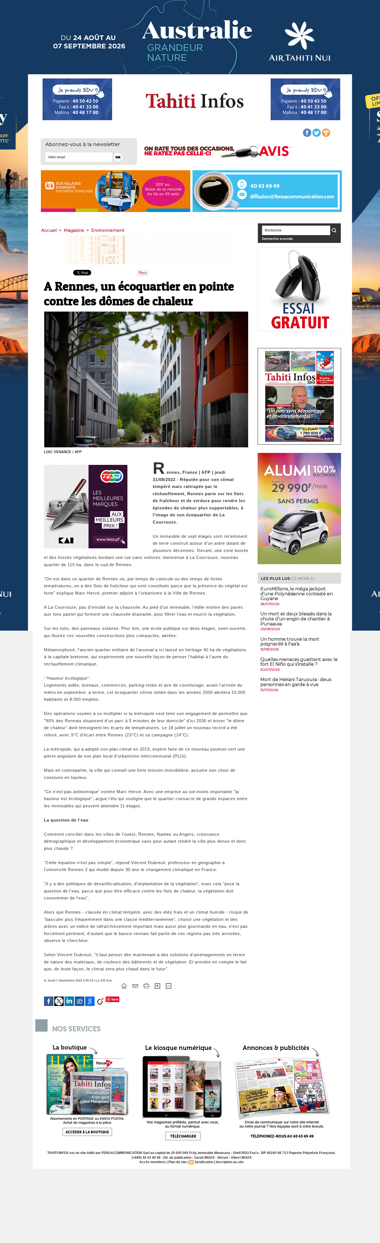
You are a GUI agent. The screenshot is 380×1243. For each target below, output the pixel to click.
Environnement (107, 230)
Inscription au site (230, 1162)
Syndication (203, 1162)
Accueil (49, 230)
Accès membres (152, 1162)
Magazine (74, 230)
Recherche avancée (277, 238)
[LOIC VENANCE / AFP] (146, 313)
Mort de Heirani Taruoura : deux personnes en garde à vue (296, 682)
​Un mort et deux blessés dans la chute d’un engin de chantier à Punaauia (296, 618)
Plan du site (177, 1162)
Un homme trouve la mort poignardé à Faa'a (289, 642)
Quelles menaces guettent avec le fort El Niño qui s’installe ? (299, 662)
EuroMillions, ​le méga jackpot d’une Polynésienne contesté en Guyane (296, 593)
